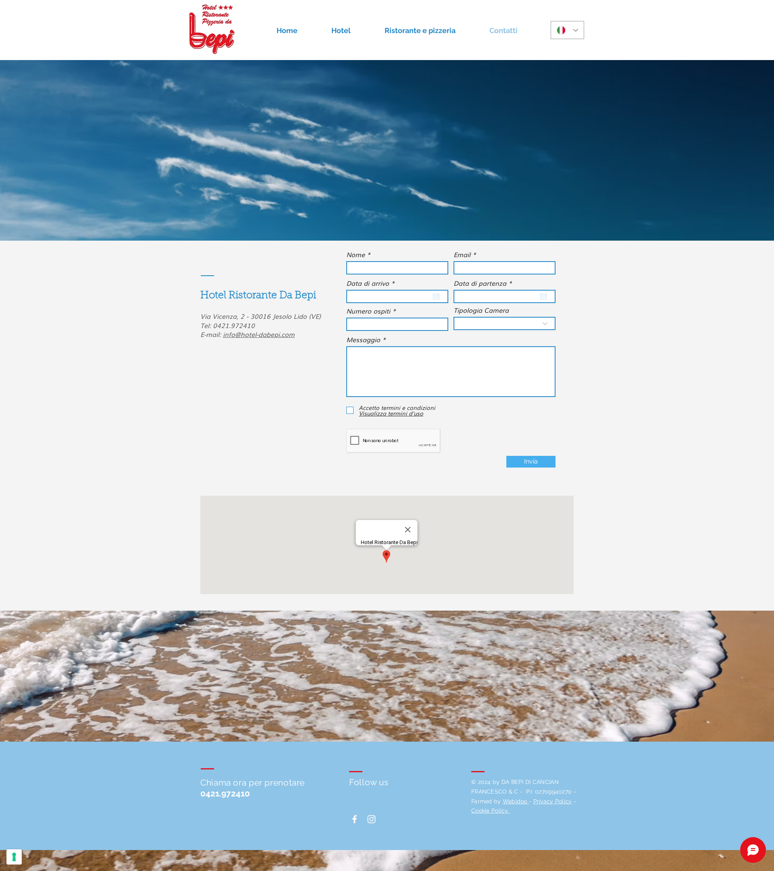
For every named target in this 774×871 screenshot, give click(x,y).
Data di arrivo (372, 283)
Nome (355, 254)
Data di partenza (485, 283)
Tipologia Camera (481, 310)
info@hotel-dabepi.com (259, 334)
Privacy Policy (552, 801)
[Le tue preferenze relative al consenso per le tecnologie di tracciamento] (14, 857)
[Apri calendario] (436, 296)
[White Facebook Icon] (354, 819)
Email (462, 254)
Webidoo (516, 801)
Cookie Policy (490, 810)
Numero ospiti (368, 311)
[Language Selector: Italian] (567, 30)
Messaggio (363, 339)
